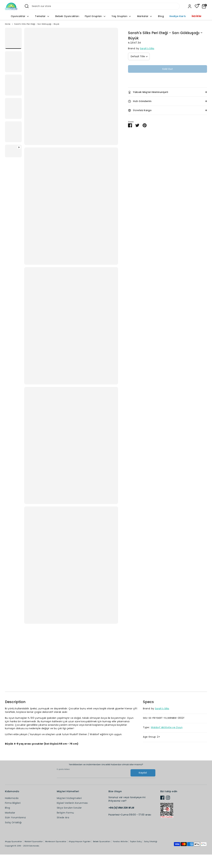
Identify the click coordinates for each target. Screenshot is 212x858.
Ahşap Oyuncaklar (13, 841)
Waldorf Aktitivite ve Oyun (167, 727)
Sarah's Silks (147, 48)
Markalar (143, 16)
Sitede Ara (63, 817)
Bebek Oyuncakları (67, 16)
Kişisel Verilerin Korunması (72, 803)
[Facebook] (162, 798)
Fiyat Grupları (94, 16)
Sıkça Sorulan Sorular (69, 807)
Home (7, 24)
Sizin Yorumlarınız (15, 817)
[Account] (189, 6)
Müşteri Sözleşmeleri (69, 798)
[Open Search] (27, 6)
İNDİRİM (196, 16)
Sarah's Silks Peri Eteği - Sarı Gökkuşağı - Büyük (36, 24)
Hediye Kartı (177, 16)
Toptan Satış (136, 841)
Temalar (40, 16)
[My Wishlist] (197, 6)
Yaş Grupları (120, 16)
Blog (161, 16)
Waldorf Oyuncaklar (34, 841)
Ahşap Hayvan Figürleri (80, 841)
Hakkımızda (12, 798)
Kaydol (143, 772)
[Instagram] (168, 798)
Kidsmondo (33, 846)
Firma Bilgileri (13, 803)
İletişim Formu (65, 812)
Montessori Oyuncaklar (55, 841)
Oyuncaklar (18, 16)
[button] (167, 79)
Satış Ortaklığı (13, 822)
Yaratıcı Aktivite (120, 841)
